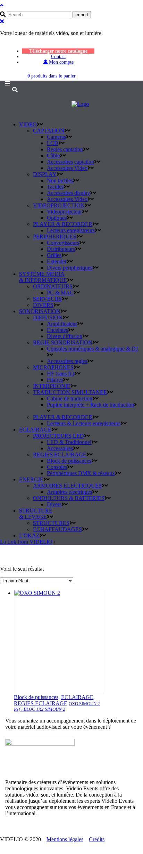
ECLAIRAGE (77, 697)
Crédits (96, 839)
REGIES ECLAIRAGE (40, 703)
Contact (58, 56)
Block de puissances (36, 697)
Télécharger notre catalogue (58, 51)
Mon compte (61, 62)
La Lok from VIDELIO (26, 542)
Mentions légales (65, 839)
